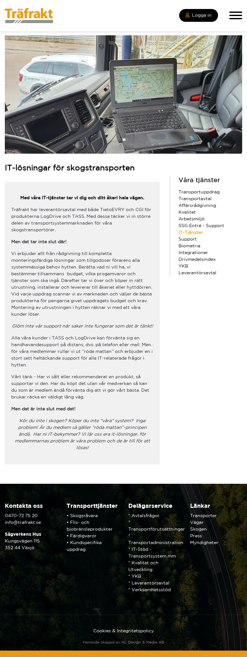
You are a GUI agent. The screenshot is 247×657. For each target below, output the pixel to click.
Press (196, 536)
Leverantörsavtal (197, 273)
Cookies (102, 631)
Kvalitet (187, 212)
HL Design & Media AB (143, 642)
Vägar (197, 523)
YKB (183, 266)
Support (187, 239)
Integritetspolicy (135, 631)
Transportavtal (195, 199)
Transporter (203, 516)
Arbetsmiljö (191, 219)
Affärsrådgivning (197, 206)
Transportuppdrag (199, 192)
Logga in (202, 15)
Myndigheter (204, 543)
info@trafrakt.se (23, 523)
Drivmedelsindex (197, 259)
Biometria (189, 246)
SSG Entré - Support (201, 226)
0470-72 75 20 (21, 516)
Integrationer (193, 253)
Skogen (198, 529)
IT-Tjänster (190, 233)
